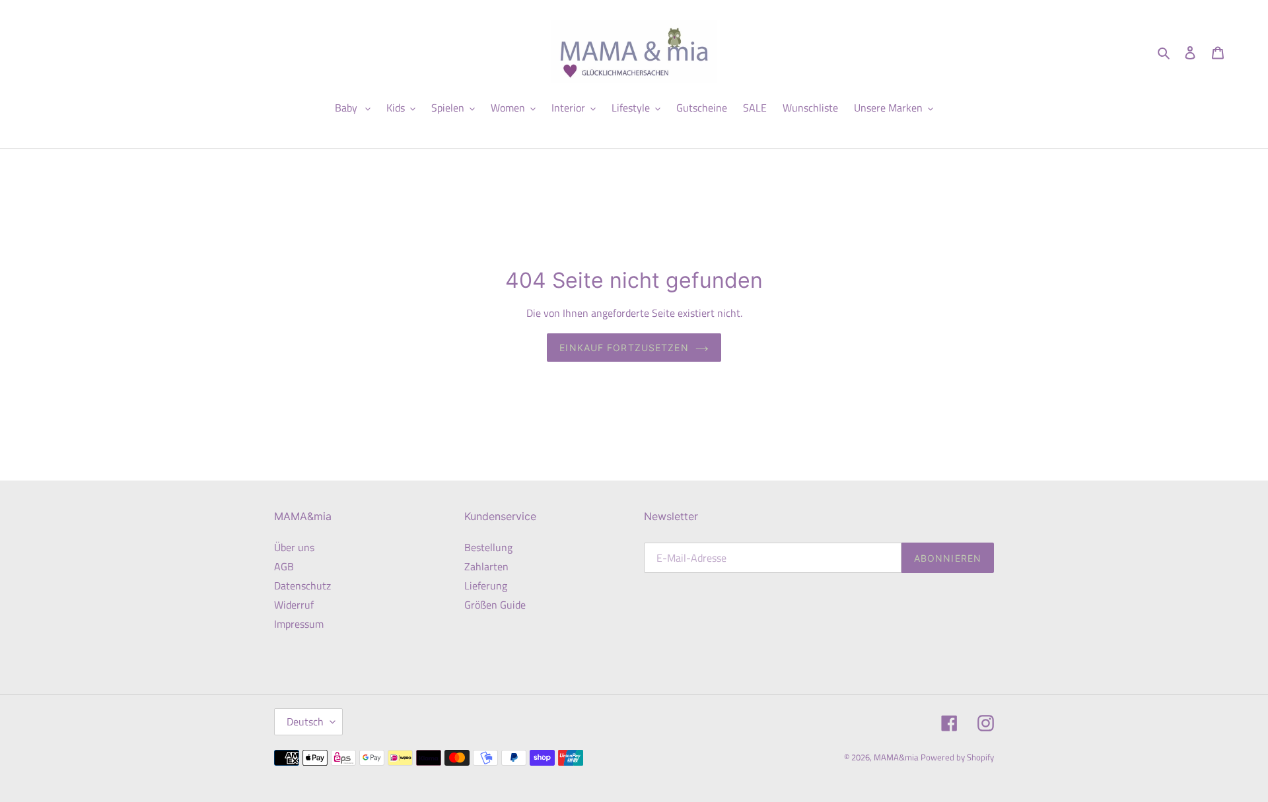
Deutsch (305, 721)
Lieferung (485, 585)
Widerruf (294, 605)
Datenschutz (302, 585)
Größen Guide (495, 605)
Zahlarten (486, 566)
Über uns (294, 547)
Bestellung (488, 547)
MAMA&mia (897, 757)
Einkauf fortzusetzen (623, 347)
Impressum (299, 624)
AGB (284, 566)
